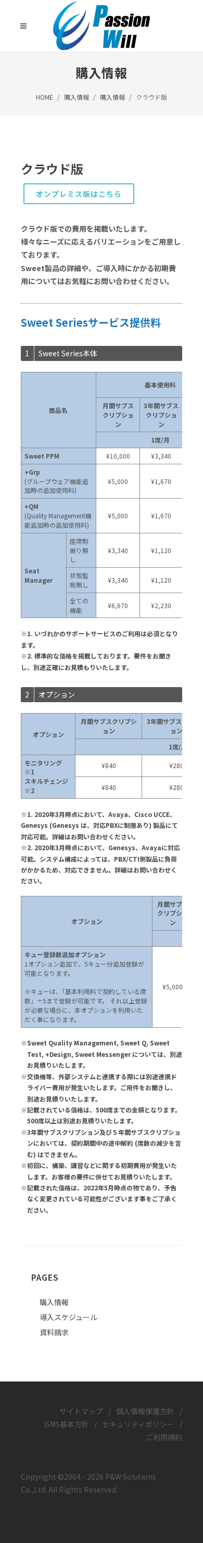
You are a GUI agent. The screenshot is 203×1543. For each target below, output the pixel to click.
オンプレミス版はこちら (79, 194)
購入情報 (76, 96)
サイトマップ (81, 1411)
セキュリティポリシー (138, 1424)
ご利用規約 (164, 1437)
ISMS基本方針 (66, 1424)
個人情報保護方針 (145, 1411)
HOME (44, 96)
